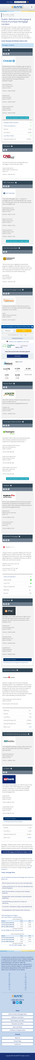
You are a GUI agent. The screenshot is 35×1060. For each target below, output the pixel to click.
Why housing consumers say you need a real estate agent (17, 883)
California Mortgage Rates (17, 919)
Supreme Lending (9, 670)
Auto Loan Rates (17, 1027)
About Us (17, 1038)
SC (9, 988)
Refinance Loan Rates (17, 1017)
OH (9, 980)
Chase (5, 50)
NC (9, 979)
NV (25, 980)
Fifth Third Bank (9, 182)
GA (9, 973)
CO (26, 989)
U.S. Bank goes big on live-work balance (13, 821)
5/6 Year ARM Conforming (8, 926)
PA (9, 982)
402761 (29, 837)
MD (26, 982)
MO (26, 988)
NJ (9, 986)
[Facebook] (4, 54)
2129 (30, 727)
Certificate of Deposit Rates (17, 1030)
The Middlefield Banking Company (15, 734)
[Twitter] (6, 54)
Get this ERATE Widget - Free (17, 945)
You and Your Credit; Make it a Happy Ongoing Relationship (17, 906)
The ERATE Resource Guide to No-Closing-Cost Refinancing (14, 902)
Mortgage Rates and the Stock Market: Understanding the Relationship (17, 897)
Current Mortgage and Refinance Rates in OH (16, 852)
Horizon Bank (8, 383)
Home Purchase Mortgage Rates (17, 1014)
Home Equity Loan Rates (17, 1020)
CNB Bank (7, 146)
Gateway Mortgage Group (12, 290)
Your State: (10, 2)
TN (9, 989)
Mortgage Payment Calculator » (11, 122)
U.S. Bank (6, 768)
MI (25, 984)
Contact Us (17, 1044)
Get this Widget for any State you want (12, 930)
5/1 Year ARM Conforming (8, 941)
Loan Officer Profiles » (9, 136)
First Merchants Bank (10, 248)
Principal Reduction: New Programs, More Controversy (16, 910)
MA (26, 977)
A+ (30, 590)
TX (25, 979)
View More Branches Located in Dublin (17, 118)
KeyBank (6, 485)
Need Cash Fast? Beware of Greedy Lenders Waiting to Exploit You (16, 892)
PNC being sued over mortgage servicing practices (15, 662)
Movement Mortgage (10, 536)
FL (25, 973)
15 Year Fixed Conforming (8, 924)
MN (9, 984)
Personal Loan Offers (17, 1024)
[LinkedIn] (8, 54)
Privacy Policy (17, 1041)
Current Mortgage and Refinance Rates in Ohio (14, 41)
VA (25, 986)
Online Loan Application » (10, 126)
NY (9, 975)
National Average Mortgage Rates (17, 933)
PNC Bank (7, 600)
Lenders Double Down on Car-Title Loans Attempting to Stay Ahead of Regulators (17, 887)
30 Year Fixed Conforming (8, 922)
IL (25, 975)
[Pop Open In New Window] (32, 326)
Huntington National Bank (12, 422)
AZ (9, 977)
